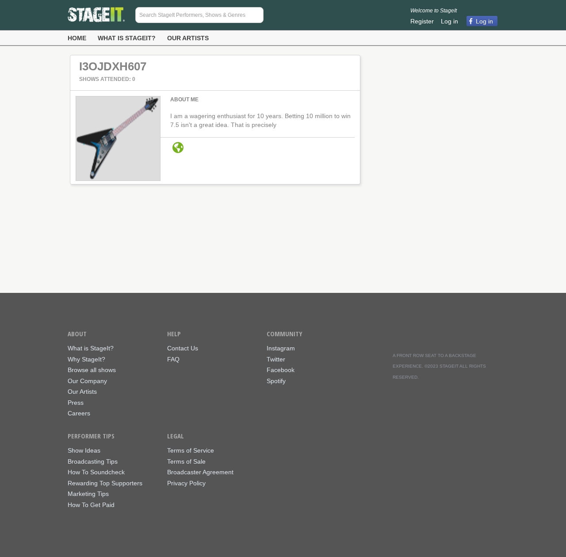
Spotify (276, 381)
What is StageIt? (127, 38)
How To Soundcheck (96, 472)
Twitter (276, 359)
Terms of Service (190, 450)
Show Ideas (84, 450)
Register (422, 21)
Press (76, 403)
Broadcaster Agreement (200, 472)
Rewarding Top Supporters (105, 483)
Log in (449, 21)
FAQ (173, 359)
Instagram (281, 348)
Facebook (280, 370)
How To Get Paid (91, 505)
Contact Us (182, 348)
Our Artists (188, 38)
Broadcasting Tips (93, 461)
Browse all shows (92, 370)
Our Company (87, 381)
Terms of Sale (186, 461)
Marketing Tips (88, 494)
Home (77, 38)
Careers (79, 413)
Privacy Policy (186, 483)
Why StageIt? (86, 359)
